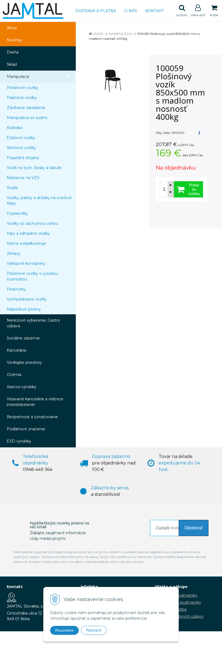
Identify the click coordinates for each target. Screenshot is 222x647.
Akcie (12, 27)
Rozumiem (64, 630)
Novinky (14, 40)
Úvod (98, 34)
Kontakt (154, 10)
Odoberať (193, 528)
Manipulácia (120, 34)
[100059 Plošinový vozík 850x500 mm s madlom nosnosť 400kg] (113, 80)
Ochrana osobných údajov (179, 616)
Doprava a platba (95, 10)
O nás (130, 10)
